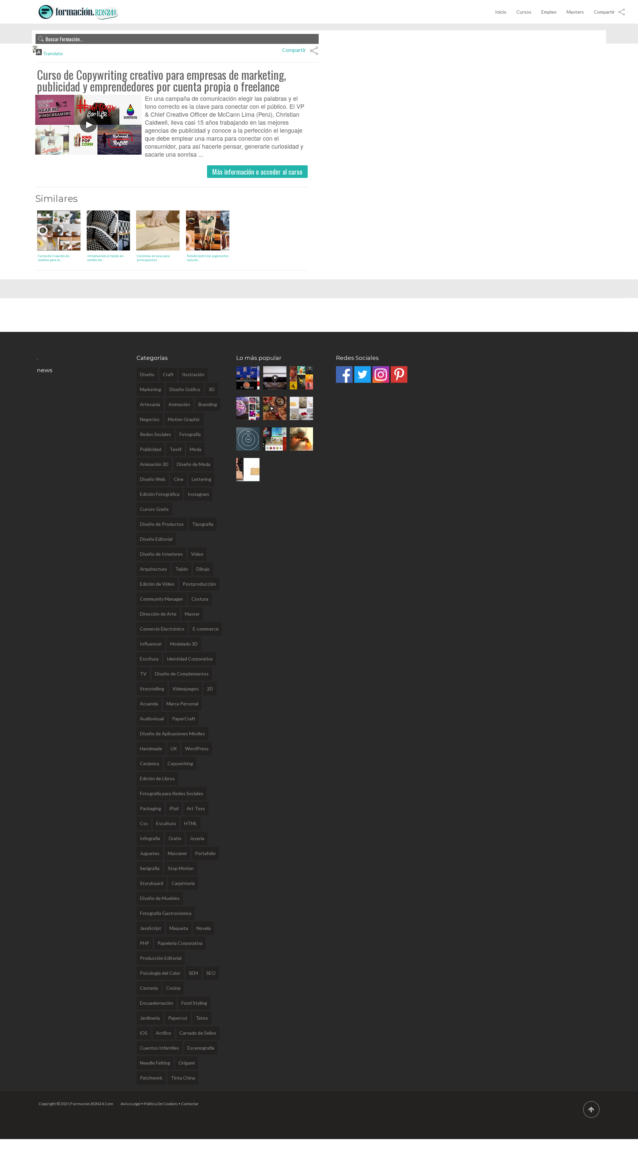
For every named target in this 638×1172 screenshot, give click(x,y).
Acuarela (149, 703)
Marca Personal (182, 703)
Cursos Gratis (154, 509)
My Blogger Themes (82, 1135)
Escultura (166, 823)
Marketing (150, 389)
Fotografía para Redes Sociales (171, 793)
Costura (199, 599)
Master (192, 614)
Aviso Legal (131, 1103)
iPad (173, 808)
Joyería (197, 838)
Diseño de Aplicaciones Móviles (172, 733)
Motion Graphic (184, 419)
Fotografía (190, 434)
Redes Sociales (155, 434)
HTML (190, 823)
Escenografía (200, 1048)
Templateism (137, 1135)
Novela (203, 928)
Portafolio (205, 853)
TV (143, 673)
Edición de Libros (157, 778)
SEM (193, 973)
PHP (144, 943)
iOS (144, 1033)
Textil (175, 449)
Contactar (190, 1103)
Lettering (201, 479)
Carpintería (183, 883)
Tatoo (202, 1018)
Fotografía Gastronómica (165, 913)
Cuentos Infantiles (159, 1048)
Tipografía (202, 524)
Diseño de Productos (162, 524)
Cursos (523, 12)
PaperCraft (183, 718)
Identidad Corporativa (190, 658)
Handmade (151, 748)
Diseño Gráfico (184, 389)
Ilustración (193, 374)
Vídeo (197, 554)
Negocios (150, 419)
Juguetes (150, 853)
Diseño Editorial (156, 539)
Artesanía (150, 404)
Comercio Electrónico (162, 629)
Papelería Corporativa (180, 943)
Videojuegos (185, 688)
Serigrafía (150, 868)
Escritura (149, 658)
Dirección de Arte (158, 614)
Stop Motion (181, 868)
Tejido (181, 569)
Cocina (173, 988)
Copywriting (180, 763)
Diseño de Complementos (182, 673)
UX (173, 748)
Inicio (500, 12)
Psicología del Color (160, 973)
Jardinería (150, 1018)
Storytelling (152, 688)
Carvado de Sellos (197, 1033)
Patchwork (151, 1078)
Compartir (604, 12)
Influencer (151, 644)
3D (212, 389)
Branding (207, 404)
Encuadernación (156, 1003)
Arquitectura (153, 569)
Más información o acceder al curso (257, 172)
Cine (178, 479)
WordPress (197, 748)
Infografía (150, 838)
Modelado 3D (184, 644)
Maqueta (178, 928)
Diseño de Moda (193, 464)
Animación (179, 404)
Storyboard (151, 883)
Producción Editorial (160, 958)
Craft (168, 374)
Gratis (174, 838)
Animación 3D (154, 464)
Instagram (198, 494)
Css (144, 823)
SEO (211, 973)
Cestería (149, 988)
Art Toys (196, 808)
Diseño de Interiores (161, 554)
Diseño (147, 374)
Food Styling (194, 1003)
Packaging (150, 808)
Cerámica (149, 763)
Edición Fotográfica (159, 494)
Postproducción (199, 584)
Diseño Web (152, 479)
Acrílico (163, 1033)
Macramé (177, 853)
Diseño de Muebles (160, 898)
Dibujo (203, 569)
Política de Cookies (161, 1103)
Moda (195, 449)
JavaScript (150, 928)
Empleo (549, 12)
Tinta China (183, 1078)
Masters (575, 12)
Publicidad (150, 449)
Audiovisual (152, 718)
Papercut (177, 1018)
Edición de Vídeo (157, 584)
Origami (186, 1063)
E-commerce (206, 629)
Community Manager (161, 599)
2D (210, 688)
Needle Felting (155, 1063)
